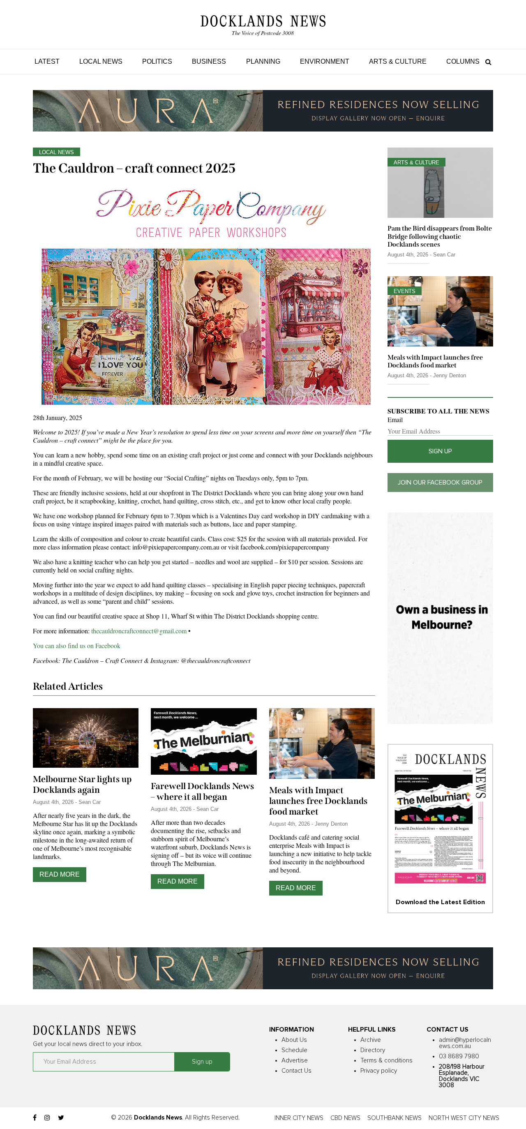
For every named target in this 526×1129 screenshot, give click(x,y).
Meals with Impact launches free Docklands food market (318, 801)
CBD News (345, 1118)
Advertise (294, 1060)
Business (209, 61)
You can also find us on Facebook (76, 645)
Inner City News (299, 1118)
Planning (263, 61)
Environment (324, 61)
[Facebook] (35, 1118)
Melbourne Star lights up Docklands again (82, 784)
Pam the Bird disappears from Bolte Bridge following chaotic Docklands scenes (440, 236)
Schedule (294, 1050)
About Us (294, 1040)
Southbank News (394, 1118)
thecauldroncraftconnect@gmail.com (139, 630)
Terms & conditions (386, 1060)
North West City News (464, 1118)
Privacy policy (378, 1071)
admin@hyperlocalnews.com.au (465, 1043)
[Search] (486, 61)
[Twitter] (61, 1118)
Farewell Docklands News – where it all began (202, 791)
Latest (47, 61)
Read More (59, 874)
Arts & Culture (398, 61)
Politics (157, 61)
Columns (463, 61)
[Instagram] (47, 1118)
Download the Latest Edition (440, 902)
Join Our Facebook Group (440, 482)
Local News (100, 61)
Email (395, 420)
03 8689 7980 (459, 1056)
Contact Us (296, 1071)
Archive (370, 1040)
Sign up (440, 451)
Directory (372, 1050)
